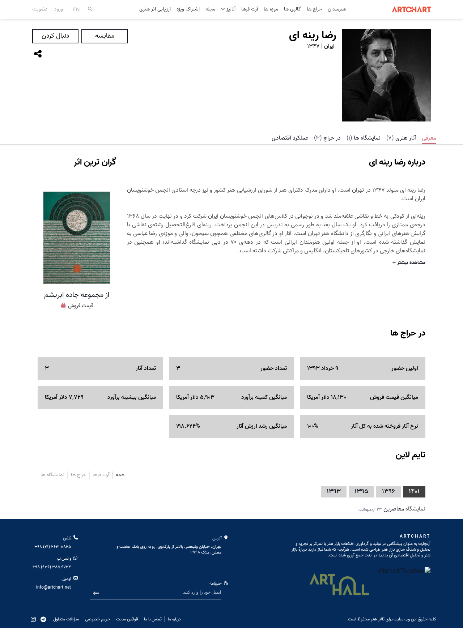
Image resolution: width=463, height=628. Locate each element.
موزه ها (271, 9)
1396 (388, 491)
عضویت (40, 9)
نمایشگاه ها (364, 138)
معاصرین (393, 509)
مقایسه (104, 36)
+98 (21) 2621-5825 (53, 546)
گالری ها (292, 9)
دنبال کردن (55, 36)
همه (120, 475)
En (76, 9)
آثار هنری (401, 138)
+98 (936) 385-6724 (52, 567)
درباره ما (174, 619)
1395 (361, 491)
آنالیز (230, 9)
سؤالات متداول (66, 619)
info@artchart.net (53, 587)
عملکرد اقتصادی (290, 138)
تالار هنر (378, 619)
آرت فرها (249, 9)
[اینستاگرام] (33, 619)
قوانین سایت (127, 619)
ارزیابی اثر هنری (155, 9)
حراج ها (314, 9)
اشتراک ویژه (188, 9)
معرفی (429, 138)
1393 (334, 491)
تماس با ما (153, 619)
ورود (58, 9)
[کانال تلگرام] (43, 619)
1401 (414, 491)
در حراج (327, 138)
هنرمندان (337, 9)
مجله (210, 9)
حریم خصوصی (97, 619)
